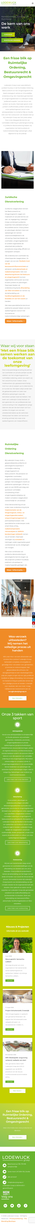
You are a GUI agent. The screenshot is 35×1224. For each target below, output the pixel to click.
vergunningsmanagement (15, 518)
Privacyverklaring (16, 1218)
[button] (15, 321)
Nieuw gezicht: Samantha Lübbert (14, 960)
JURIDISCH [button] (8, 34)
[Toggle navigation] (33, 3)
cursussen (18, 539)
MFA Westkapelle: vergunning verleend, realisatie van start (16, 1059)
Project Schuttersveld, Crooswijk (17, 1010)
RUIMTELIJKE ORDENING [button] (12, 40)
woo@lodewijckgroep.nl (17, 692)
